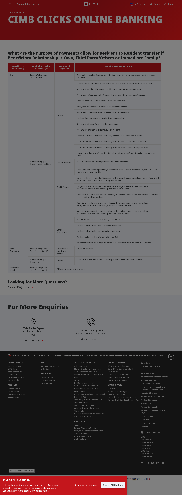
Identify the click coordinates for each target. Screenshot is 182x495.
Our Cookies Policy (39, 490)
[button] (86, 485)
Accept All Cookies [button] (113, 485)
